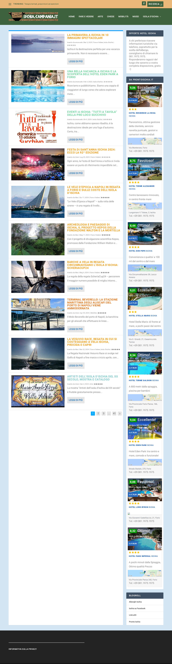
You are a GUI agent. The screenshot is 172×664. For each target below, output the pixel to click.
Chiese (110, 16)
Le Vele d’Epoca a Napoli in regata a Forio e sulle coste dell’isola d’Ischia (93, 190)
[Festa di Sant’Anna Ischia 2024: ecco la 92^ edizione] (37, 164)
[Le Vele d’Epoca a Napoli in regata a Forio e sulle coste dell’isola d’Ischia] (37, 202)
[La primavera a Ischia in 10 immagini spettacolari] (37, 43)
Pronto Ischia (134, 621)
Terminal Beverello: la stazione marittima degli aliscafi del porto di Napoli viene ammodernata (92, 304)
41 (114, 413)
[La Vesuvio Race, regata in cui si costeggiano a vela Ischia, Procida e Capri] (37, 354)
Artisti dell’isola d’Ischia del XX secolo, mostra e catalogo (92, 378)
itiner (77, 157)
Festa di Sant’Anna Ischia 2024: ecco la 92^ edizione (91, 151)
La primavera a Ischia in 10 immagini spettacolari (88, 36)
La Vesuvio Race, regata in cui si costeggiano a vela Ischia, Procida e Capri (92, 342)
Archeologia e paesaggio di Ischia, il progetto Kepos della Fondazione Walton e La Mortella (93, 228)
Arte (100, 16)
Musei (135, 16)
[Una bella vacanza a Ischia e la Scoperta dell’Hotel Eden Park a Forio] (37, 86)
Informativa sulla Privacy (23, 649)
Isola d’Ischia (151, 16)
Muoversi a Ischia (31, 4)
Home (72, 16)
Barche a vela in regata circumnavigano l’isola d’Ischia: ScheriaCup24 (92, 265)
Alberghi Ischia (135, 601)
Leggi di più (76, 61)
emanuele (78, 42)
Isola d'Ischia (108, 42)
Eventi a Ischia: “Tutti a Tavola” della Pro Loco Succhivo (92, 113)
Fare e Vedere (86, 16)
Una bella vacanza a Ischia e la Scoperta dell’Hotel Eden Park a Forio (92, 74)
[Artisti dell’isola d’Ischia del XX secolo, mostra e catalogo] (37, 391)
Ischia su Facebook (137, 608)
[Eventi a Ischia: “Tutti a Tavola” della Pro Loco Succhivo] (37, 127)
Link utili (132, 615)
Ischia (140, 251)
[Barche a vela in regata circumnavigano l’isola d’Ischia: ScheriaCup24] (37, 277)
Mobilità (123, 16)
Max (76, 197)
